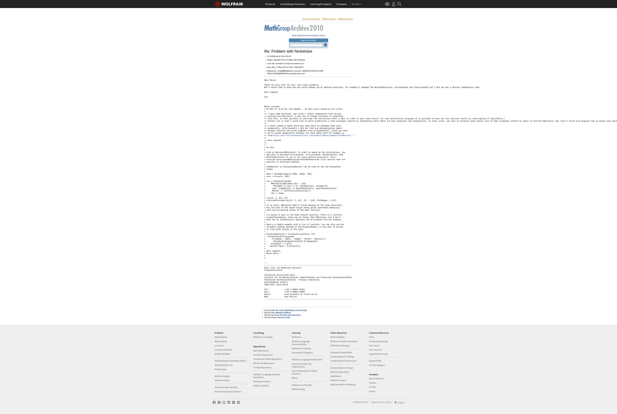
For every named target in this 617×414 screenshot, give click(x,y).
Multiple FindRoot (283, 313)
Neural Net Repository (263, 363)
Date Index (297, 35)
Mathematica (221, 341)
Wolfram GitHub (261, 385)
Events (372, 391)
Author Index (319, 35)
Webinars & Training (301, 348)
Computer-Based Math (341, 352)
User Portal (374, 345)
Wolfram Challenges (340, 345)
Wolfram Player (222, 380)
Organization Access (378, 353)
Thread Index (308, 35)
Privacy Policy (385, 402)
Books (295, 377)
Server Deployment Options (228, 391)
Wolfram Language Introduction (307, 359)
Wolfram (364, 402)
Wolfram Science (338, 380)
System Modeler (222, 353)
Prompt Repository (262, 367)
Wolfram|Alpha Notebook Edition (230, 360)
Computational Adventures (343, 360)
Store (371, 337)
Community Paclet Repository (267, 359)
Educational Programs (302, 352)
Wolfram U (297, 337)
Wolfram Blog (298, 389)
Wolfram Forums (329, 19)
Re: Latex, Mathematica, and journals (291, 310)
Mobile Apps (220, 369)
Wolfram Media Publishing (342, 384)
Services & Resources (311, 19)
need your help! (283, 317)
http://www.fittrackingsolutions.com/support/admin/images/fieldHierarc (312, 135)
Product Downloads (378, 341)
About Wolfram (376, 378)
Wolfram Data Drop (339, 372)
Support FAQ (375, 360)
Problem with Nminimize (290, 315)
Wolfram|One (221, 337)
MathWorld (335, 376)
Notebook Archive (261, 381)
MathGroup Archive (345, 19)
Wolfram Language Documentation (301, 343)
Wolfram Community (302, 385)
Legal (373, 402)
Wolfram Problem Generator (344, 341)
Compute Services (223, 349)
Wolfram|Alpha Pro (224, 365)
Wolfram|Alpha (337, 337)
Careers (372, 382)
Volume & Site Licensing (226, 387)
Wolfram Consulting (262, 337)
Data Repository (261, 350)
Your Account (375, 349)
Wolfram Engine (222, 376)
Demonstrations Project (341, 367)
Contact (372, 386)
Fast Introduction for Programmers (302, 365)
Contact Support (377, 365)
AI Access (219, 345)
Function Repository (263, 354)
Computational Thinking (342, 356)
